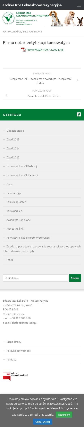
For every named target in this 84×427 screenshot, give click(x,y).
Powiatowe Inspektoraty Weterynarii (28, 237)
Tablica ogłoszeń (16, 202)
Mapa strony (13, 341)
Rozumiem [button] (64, 414)
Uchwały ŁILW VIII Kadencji (22, 175)
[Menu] (79, 5)
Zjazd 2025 (13, 139)
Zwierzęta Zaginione (18, 220)
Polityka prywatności (18, 350)
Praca (9, 260)
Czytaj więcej (42, 421)
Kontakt (11, 359)
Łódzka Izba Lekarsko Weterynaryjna (32, 5)
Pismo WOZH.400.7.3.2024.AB (45, 49)
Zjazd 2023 (13, 157)
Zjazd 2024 (13, 148)
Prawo (10, 184)
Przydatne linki (15, 228)
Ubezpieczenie (15, 130)
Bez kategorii (32, 31)
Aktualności (12, 31)
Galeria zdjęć (13, 193)
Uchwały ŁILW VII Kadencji (21, 166)
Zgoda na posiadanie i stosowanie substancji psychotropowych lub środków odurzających (42, 248)
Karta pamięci (14, 211)
